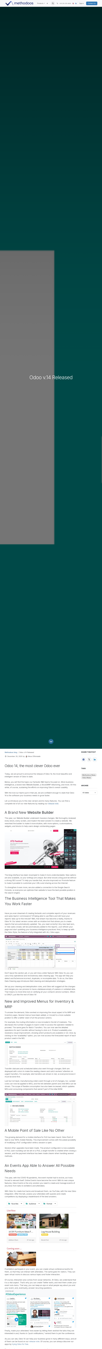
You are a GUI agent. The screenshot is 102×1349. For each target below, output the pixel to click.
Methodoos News (89, 775)
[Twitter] (89, 759)
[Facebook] (83, 759)
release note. (53, 804)
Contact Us (92, 3)
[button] (53, 3)
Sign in (81, 3)
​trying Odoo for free (20, 1344)
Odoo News (86, 778)
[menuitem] (41, 3)
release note (34, 1341)
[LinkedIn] (94, 759)
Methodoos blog (11, 752)
